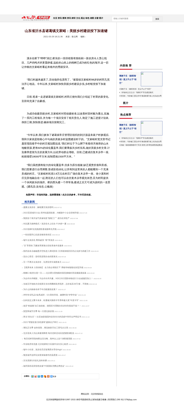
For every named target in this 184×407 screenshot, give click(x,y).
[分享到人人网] (41, 376)
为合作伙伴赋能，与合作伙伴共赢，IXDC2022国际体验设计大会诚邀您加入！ (58, 278)
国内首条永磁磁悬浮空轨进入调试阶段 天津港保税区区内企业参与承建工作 (56, 251)
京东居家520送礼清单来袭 (35, 360)
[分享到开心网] (48, 376)
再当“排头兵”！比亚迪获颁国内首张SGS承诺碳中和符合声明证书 (52, 317)
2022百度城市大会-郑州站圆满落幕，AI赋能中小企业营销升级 (51, 213)
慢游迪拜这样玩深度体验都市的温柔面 (40, 355)
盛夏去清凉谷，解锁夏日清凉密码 (38, 207)
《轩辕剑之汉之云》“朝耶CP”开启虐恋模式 (136, 92)
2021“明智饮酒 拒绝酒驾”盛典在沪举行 (40, 322)
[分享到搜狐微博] (45, 376)
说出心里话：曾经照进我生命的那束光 (40, 256)
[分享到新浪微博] (35, 376)
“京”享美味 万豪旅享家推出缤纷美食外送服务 (43, 245)
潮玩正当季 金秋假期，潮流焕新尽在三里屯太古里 (45, 327)
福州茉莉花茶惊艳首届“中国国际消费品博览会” (44, 366)
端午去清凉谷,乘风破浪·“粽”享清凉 (38, 240)
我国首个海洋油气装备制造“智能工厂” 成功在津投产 (46, 218)
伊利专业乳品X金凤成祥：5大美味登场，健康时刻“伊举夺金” (50, 295)
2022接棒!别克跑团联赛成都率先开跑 (40, 229)
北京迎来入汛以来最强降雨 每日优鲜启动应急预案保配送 (48, 333)
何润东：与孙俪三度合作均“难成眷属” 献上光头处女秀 (141, 96)
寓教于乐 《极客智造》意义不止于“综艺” (127, 79)
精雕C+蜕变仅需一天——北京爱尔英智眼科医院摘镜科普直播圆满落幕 (54, 273)
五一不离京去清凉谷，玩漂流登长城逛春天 (42, 262)
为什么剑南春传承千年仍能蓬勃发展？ (40, 289)
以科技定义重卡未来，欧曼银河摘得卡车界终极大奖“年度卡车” (51, 300)
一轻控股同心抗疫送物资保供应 (37, 234)
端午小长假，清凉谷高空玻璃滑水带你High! (42, 349)
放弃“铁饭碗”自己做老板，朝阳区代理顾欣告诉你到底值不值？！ (52, 306)
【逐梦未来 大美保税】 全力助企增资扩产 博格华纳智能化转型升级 (53, 267)
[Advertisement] (91, 7)
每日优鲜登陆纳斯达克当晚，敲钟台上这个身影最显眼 (47, 338)
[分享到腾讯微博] (38, 376)
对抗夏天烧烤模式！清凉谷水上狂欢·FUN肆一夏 (44, 224)
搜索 (157, 19)
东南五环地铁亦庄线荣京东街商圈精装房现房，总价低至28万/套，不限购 (56, 284)
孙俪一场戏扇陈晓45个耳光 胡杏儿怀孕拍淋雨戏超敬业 (141, 145)
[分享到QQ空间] (32, 376)
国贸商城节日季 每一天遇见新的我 (38, 311)
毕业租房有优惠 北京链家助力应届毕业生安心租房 (45, 344)
